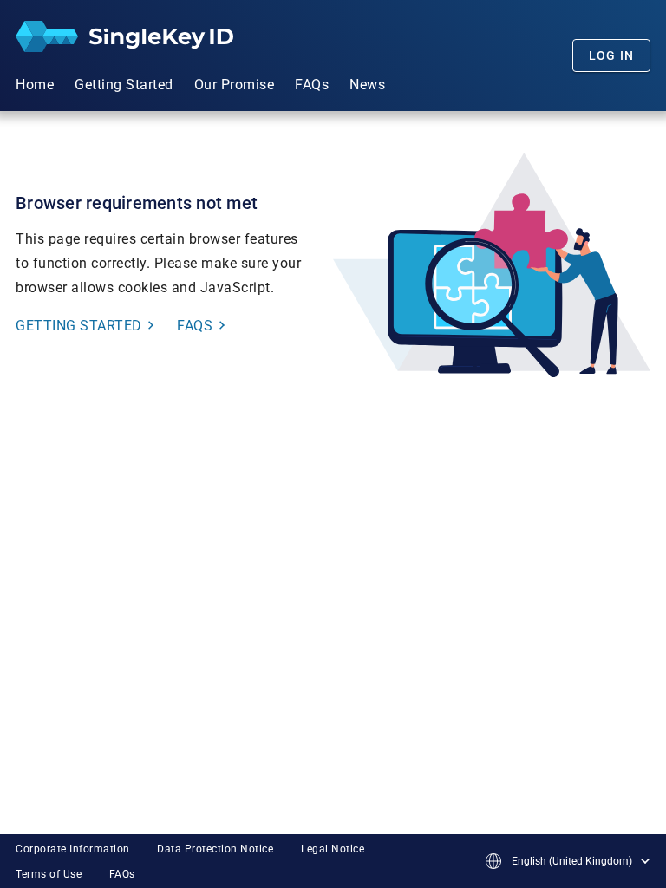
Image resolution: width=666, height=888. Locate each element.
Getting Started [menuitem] (124, 84)
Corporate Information (73, 849)
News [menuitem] (367, 84)
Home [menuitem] (35, 84)
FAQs (122, 874)
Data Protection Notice (215, 849)
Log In (612, 55)
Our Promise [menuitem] (234, 84)
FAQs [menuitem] (312, 84)
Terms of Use (49, 874)
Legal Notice (332, 849)
